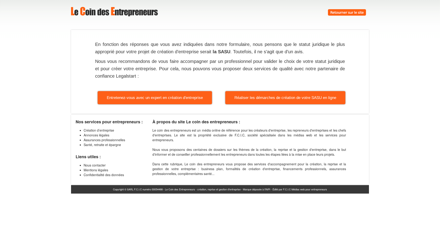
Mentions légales (96, 170)
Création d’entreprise (99, 130)
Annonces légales (96, 135)
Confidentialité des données (104, 174)
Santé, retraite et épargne (102, 144)
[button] (155, 97)
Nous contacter (95, 165)
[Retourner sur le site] (347, 14)
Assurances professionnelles (104, 140)
